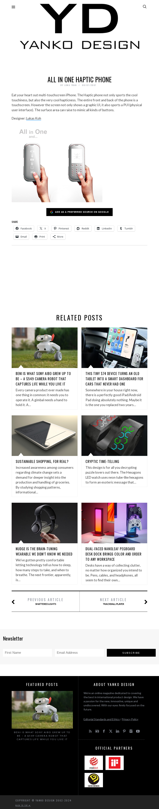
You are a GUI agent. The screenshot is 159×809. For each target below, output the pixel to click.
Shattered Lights (46, 601)
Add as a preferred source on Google (82, 211)
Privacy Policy (130, 719)
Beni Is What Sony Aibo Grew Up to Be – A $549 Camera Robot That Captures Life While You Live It (43, 378)
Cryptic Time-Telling (102, 461)
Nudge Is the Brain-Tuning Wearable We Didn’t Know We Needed (44, 551)
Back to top (22, 805)
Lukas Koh (33, 118)
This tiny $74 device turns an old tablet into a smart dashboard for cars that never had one (114, 378)
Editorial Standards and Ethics (102, 719)
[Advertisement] (79, 61)
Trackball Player (113, 601)
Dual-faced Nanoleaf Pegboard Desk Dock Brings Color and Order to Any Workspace (114, 554)
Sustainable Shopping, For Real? (42, 461)
